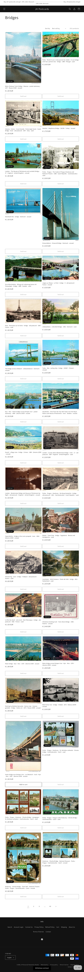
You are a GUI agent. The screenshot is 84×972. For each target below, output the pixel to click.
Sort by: (47, 28)
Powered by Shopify (33, 964)
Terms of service (64, 964)
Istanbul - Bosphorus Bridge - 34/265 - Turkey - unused (58, 128)
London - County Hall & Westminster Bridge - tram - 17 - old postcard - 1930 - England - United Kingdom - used (60, 453)
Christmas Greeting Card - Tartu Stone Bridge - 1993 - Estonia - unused (58, 622)
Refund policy (44, 964)
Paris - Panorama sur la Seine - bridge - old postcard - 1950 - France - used (23, 326)
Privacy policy (54, 964)
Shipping (64, 927)
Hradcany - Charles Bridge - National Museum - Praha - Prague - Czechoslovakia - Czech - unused (59, 862)
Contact (48, 932)
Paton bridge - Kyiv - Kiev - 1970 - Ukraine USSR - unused (22, 664)
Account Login (18, 927)
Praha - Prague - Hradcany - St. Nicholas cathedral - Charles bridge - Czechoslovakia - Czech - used (60, 751)
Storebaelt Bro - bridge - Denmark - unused (18, 217)
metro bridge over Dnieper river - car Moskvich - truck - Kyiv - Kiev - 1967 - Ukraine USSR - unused (23, 775)
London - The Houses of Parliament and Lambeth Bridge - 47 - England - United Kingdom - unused (22, 172)
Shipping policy (74, 964)
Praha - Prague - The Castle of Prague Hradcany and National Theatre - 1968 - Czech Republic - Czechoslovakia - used (60, 173)
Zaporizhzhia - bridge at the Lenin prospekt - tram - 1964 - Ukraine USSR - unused (22, 537)
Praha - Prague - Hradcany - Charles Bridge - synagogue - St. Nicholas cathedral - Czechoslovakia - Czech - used (22, 818)
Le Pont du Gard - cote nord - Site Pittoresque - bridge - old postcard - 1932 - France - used (23, 621)
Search (10, 927)
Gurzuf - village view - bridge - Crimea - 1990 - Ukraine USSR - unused (23, 453)
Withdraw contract (42, 968)
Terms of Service (38, 932)
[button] (4, 9)
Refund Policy (49, 927)
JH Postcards (24, 964)
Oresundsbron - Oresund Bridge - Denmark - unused (58, 243)
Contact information (73, 967)
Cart (57, 927)
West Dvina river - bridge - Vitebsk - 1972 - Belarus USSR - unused (59, 705)
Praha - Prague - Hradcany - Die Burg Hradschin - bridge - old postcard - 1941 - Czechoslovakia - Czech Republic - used (60, 494)
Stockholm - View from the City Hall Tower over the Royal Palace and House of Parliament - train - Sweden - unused (59, 412)
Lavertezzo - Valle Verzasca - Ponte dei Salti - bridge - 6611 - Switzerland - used (60, 580)
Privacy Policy (39, 927)
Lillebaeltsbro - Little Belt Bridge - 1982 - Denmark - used (59, 327)
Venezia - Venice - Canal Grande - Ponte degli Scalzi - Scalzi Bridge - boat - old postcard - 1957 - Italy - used (23, 130)
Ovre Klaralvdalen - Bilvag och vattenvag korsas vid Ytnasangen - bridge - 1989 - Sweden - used (20, 285)
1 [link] (28, 906)
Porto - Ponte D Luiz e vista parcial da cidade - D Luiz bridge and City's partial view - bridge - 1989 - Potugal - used (60, 60)
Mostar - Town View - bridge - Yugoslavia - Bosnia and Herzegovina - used (58, 536)
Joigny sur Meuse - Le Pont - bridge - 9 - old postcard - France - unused (58, 284)
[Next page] (56, 906)
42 (50, 906)
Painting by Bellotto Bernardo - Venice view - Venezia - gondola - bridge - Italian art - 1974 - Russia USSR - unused (23, 707)
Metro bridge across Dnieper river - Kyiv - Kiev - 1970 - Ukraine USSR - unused (58, 664)
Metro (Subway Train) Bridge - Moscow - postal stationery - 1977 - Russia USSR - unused (23, 87)
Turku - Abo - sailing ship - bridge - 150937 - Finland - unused (58, 369)
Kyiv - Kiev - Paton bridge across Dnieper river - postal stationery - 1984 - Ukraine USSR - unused (21, 412)
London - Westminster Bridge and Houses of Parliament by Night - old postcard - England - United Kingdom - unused (22, 494)
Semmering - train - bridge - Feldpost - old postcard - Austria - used (21, 577)
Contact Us (29, 927)
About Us (72, 927)
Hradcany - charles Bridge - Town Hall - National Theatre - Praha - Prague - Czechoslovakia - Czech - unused (22, 887)
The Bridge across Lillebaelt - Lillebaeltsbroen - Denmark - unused (22, 369)
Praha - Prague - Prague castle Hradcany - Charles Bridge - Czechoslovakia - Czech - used (60, 818)
